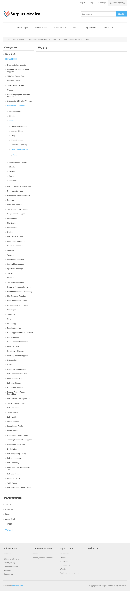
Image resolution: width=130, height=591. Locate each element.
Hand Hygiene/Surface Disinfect (20, 333)
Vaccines (10, 255)
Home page (22, 27)
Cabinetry (13, 181)
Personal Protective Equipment (19, 287)
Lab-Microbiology (14, 383)
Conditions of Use (11, 566)
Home (7, 39)
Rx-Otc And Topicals (15, 387)
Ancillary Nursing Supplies (17, 355)
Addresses (64, 561)
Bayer (8, 514)
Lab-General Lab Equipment (18, 399)
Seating (12, 171)
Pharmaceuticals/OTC (16, 241)
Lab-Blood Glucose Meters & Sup (18, 468)
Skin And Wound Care (16, 76)
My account (90, 27)
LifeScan (9, 509)
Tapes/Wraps (12, 412)
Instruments (12, 218)
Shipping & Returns (12, 559)
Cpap (9, 319)
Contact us (108, 27)
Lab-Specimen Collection (17, 374)
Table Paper (12, 483)
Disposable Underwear (16, 444)
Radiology (11, 200)
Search (75, 27)
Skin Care (11, 314)
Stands (12, 167)
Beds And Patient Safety (17, 301)
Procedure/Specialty (19, 145)
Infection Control (13, 81)
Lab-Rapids (12, 417)
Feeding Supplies (14, 328)
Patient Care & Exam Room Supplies (18, 71)
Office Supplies (13, 421)
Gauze (10, 365)
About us (7, 570)
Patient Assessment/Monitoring (19, 291)
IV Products (12, 227)
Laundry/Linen (17, 131)
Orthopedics (12, 360)
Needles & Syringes (15, 191)
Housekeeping (13, 337)
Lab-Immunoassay (14, 458)
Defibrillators (12, 449)
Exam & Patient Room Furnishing (16, 393)
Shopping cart (65, 565)
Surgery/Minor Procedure (17, 209)
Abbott (8, 505)
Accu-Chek (10, 519)
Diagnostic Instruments (16, 65)
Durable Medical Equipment (18, 305)
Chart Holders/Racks (19, 149)
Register (83, 3)
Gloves (10, 90)
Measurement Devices (18, 162)
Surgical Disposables (15, 282)
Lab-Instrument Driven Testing (19, 488)
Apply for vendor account (70, 573)
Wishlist (63, 569)
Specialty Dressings (15, 269)
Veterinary (11, 250)
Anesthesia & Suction (15, 259)
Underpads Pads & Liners (17, 435)
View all (9, 530)
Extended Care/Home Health (18, 196)
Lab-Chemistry (13, 463)
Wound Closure (13, 478)
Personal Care (13, 346)
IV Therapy (11, 323)
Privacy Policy (9, 563)
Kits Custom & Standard (16, 296)
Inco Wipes (11, 310)
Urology (10, 232)
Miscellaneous (15, 111)
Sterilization (12, 223)
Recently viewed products (42, 558)
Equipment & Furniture (16, 106)
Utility (13, 136)
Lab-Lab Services (14, 474)
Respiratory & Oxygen (16, 214)
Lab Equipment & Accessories (19, 186)
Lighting (12, 116)
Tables (11, 176)
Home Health (59, 27)
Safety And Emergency (16, 85)
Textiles (10, 273)
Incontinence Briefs (15, 426)
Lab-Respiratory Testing (16, 453)
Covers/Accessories (19, 126)
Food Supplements (14, 378)
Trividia (8, 524)
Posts (15, 155)
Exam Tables (12, 431)
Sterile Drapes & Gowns (16, 403)
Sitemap (7, 554)
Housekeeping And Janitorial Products (18, 95)
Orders (63, 558)
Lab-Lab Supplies (14, 408)
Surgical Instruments (15, 264)
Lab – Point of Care (15, 237)
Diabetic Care (40, 27)
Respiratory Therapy (15, 351)
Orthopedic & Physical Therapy (19, 101)
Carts (11, 121)
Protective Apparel (14, 205)
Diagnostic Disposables (16, 369)
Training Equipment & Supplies (19, 440)
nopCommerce (17, 586)
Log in (92, 3)
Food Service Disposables (17, 342)
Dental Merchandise (15, 246)
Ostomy (10, 278)
